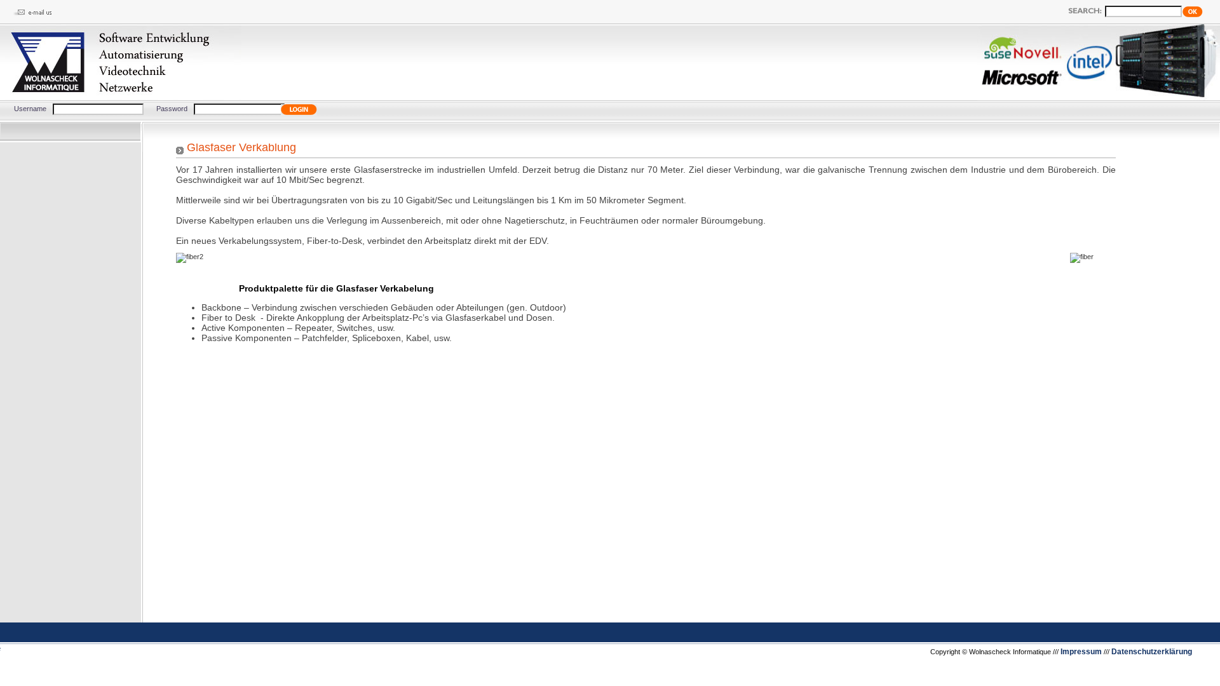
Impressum (1081, 651)
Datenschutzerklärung (1151, 651)
